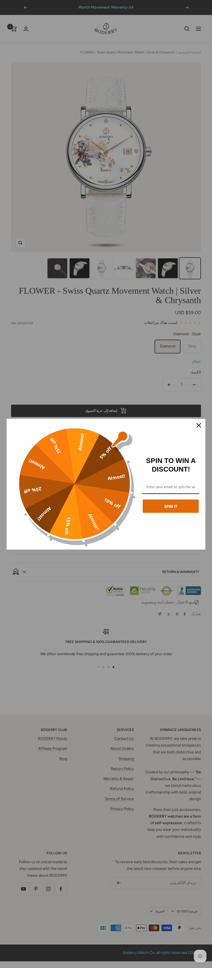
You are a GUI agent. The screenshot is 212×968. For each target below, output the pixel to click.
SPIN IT (170, 506)
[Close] (198, 425)
